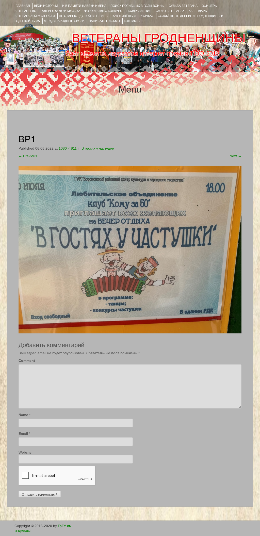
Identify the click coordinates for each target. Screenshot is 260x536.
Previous (28, 156)
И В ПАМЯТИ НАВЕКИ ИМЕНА (84, 6)
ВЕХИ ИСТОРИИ (46, 6)
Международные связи (64, 21)
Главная (23, 6)
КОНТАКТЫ (132, 21)
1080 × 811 (68, 148)
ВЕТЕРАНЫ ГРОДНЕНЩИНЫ (159, 38)
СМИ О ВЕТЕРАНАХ (170, 11)
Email (23, 434)
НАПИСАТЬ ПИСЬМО (104, 21)
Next (235, 156)
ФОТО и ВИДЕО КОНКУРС (103, 11)
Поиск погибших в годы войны (137, 6)
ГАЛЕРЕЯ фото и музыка (60, 11)
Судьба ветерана (183, 6)
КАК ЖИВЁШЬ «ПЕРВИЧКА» (133, 16)
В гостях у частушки (98, 148)
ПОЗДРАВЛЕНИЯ (139, 11)
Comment (27, 361)
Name (23, 415)
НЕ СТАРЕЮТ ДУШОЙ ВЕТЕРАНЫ (83, 16)
